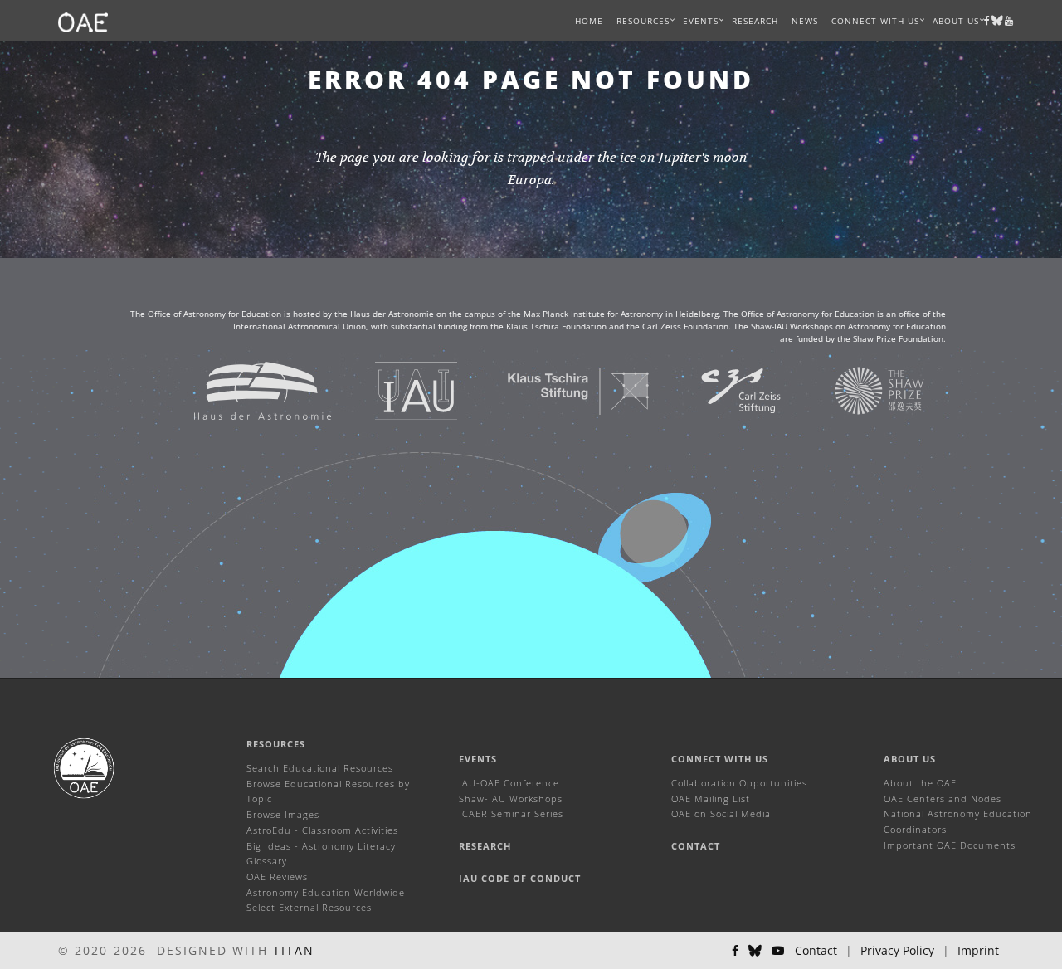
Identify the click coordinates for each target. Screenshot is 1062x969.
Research (755, 21)
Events (478, 758)
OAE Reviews (277, 876)
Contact (695, 846)
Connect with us (719, 758)
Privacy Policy (897, 950)
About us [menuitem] (956, 21)
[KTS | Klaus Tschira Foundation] (558, 390)
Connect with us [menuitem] (875, 21)
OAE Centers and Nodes (942, 798)
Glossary (266, 861)
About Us (910, 758)
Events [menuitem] (701, 21)
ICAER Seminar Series (511, 813)
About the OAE (920, 783)
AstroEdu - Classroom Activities (322, 830)
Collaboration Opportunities (739, 783)
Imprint (978, 950)
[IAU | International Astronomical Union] (395, 390)
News (805, 21)
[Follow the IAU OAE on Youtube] (1009, 20)
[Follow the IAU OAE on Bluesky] (755, 951)
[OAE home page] (83, 20)
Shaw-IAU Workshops (511, 798)
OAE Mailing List (710, 798)
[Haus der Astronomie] (242, 390)
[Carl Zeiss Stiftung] (720, 390)
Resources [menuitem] (643, 21)
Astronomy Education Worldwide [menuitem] (325, 892)
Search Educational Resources (319, 768)
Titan (293, 950)
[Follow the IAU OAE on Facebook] (735, 951)
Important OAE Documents (950, 845)
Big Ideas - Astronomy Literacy (321, 846)
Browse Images (282, 814)
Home (589, 21)
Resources (275, 744)
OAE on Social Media (721, 813)
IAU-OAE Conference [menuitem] (509, 783)
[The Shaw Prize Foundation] (858, 390)
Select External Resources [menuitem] (309, 907)
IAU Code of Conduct (520, 878)
